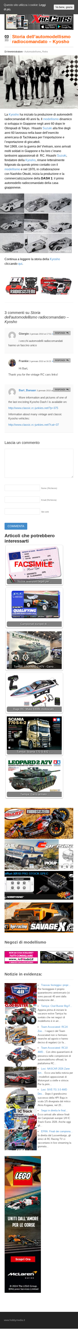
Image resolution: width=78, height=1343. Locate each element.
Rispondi (60, 333)
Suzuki (47, 128)
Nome (49, 488)
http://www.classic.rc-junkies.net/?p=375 (33, 408)
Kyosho (14, 114)
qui (20, 263)
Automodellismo (32, 51)
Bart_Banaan (27, 390)
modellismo (51, 119)
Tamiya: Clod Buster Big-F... (56, 1006)
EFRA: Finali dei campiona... (57, 1131)
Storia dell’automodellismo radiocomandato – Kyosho (41, 39)
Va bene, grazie (64, 7)
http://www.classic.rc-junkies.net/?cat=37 (33, 424)
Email (49, 500)
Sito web (45, 512)
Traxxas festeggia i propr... (55, 985)
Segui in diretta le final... (54, 1110)
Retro (45, 51)
